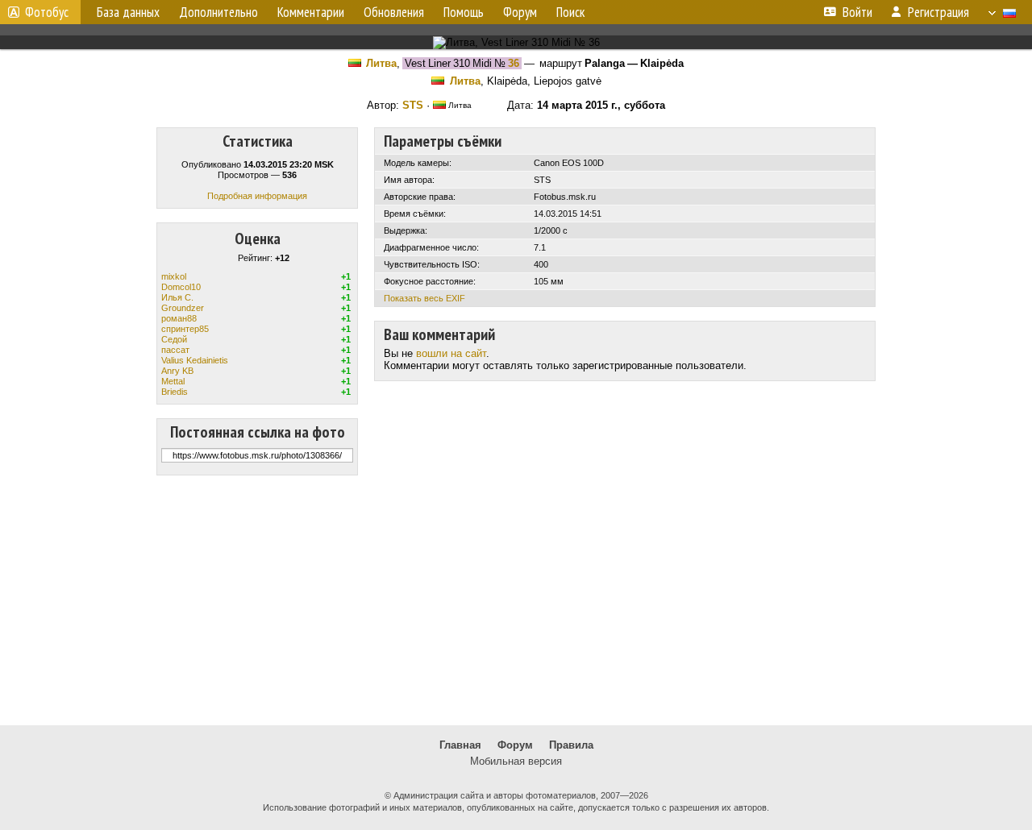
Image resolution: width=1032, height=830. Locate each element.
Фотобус (47, 12)
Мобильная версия (516, 761)
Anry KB (177, 371)
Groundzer (182, 308)
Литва (381, 63)
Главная (460, 745)
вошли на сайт (451, 353)
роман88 (179, 318)
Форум (515, 745)
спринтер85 (185, 329)
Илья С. (177, 297)
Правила (571, 745)
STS (412, 105)
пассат (175, 350)
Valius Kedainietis (194, 360)
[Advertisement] (516, 600)
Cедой (174, 339)
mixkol (173, 276)
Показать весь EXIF (424, 298)
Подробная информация (257, 196)
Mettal (173, 381)
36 (513, 63)
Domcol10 (181, 287)
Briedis (174, 391)
